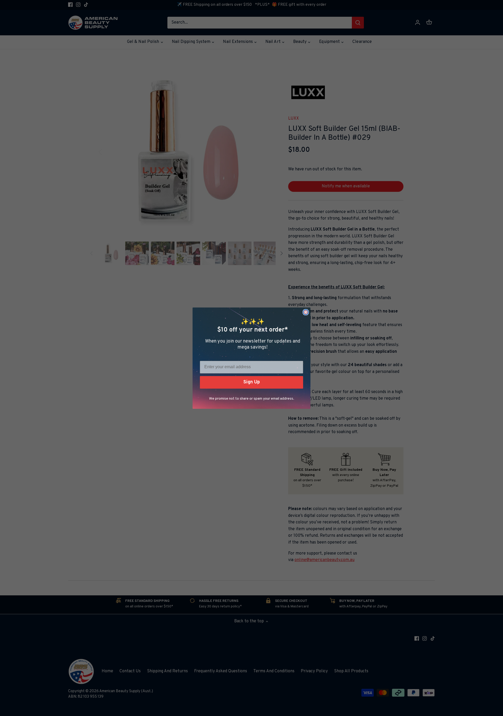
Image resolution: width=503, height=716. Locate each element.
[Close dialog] (305, 312)
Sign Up (251, 382)
